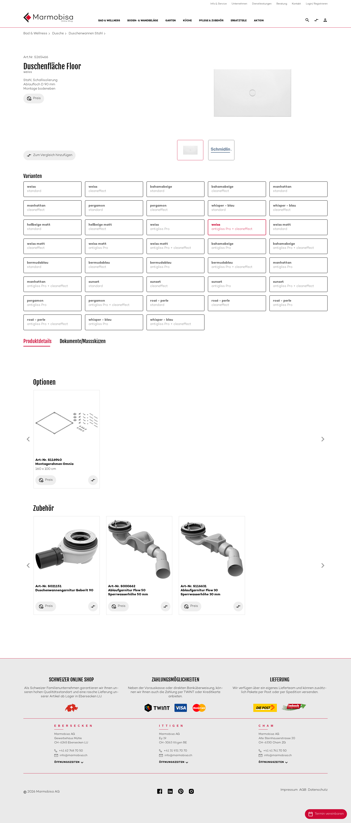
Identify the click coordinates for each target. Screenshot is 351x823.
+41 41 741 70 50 (275, 750)
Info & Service (218, 4)
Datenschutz (318, 790)
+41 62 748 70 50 (71, 750)
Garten (170, 20)
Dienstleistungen (262, 4)
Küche (187, 20)
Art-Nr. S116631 (200, 590)
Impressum (289, 790)
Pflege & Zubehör (211, 20)
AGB (302, 790)
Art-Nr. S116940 (54, 462)
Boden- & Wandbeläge (142, 20)
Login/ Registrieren (317, 4)
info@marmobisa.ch (73, 755)
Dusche (58, 33)
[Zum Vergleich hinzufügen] (93, 480)
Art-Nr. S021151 (64, 588)
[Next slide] (323, 439)
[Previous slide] (28, 439)
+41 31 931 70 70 (175, 750)
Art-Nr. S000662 (128, 590)
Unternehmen (239, 4)
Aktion (259, 20)
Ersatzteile (239, 20)
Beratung (281, 4)
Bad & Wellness (109, 20)
